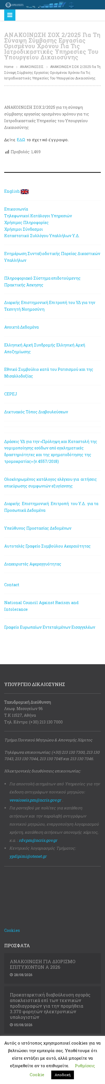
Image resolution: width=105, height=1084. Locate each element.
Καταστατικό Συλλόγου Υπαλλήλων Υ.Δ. (42, 235)
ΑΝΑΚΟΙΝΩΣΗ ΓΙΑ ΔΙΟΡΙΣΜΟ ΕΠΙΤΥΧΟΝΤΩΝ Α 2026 (42, 964)
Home (8, 67)
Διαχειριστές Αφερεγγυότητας (32, 564)
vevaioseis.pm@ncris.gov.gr (35, 800)
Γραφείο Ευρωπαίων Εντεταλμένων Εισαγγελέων (49, 627)
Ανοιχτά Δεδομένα (21, 327)
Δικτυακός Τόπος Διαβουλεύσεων (36, 411)
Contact (11, 584)
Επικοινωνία (16, 209)
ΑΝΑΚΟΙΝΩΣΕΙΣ (32, 67)
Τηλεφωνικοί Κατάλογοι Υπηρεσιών (38, 215)
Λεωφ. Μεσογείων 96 (23, 708)
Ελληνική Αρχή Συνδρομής (29, 345)
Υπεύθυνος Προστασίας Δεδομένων (37, 528)
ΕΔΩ (21, 139)
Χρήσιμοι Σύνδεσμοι (23, 229)
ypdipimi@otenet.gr (27, 856)
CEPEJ (10, 394)
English (12, 191)
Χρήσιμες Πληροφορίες (26, 222)
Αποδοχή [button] (63, 1074)
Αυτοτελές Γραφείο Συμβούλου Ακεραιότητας (47, 546)
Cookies (12, 930)
